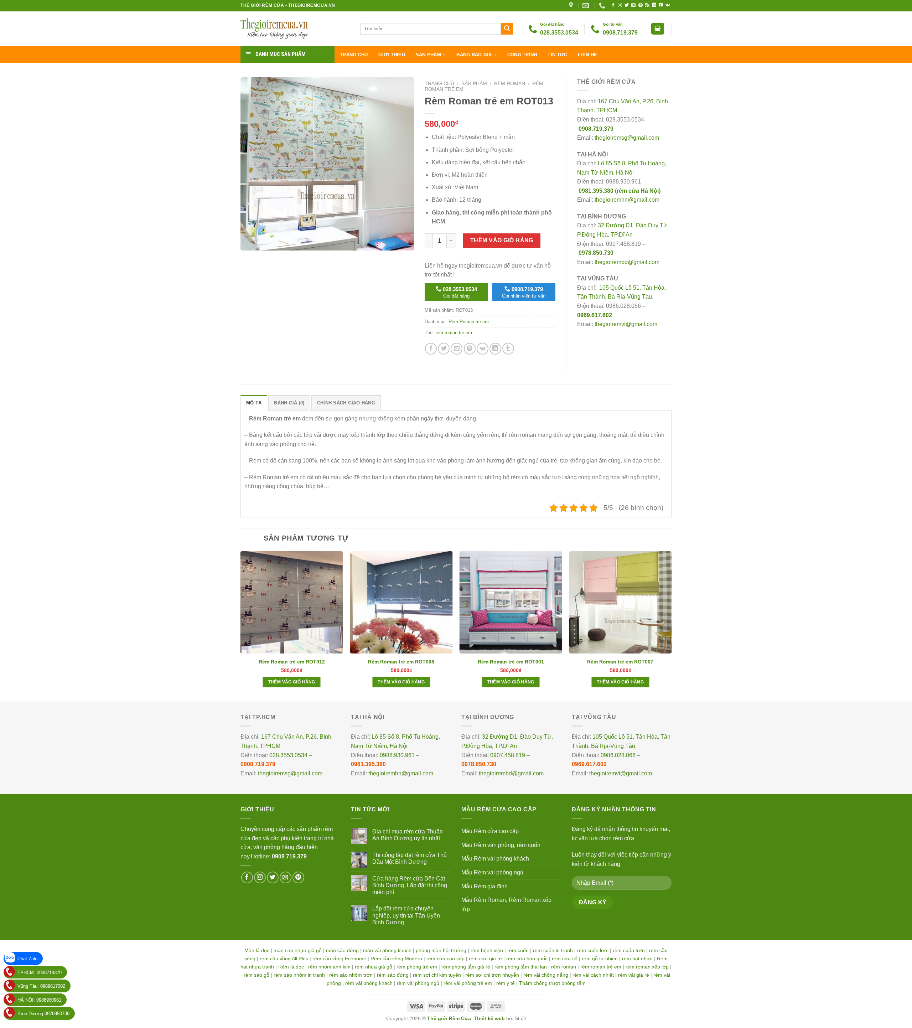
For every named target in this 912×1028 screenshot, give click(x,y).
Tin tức (557, 54)
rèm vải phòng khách (369, 983)
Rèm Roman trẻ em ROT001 (511, 662)
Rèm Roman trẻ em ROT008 (401, 662)
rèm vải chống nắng (545, 975)
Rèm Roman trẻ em (469, 321)
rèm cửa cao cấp (445, 958)
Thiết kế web (489, 1018)
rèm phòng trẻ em (417, 967)
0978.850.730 (596, 253)
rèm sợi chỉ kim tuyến (437, 975)
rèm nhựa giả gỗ (373, 967)
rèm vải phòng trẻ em (468, 983)
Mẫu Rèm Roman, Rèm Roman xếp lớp (506, 904)
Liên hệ (587, 54)
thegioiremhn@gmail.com (627, 200)
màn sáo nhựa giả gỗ (298, 950)
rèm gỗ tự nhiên (600, 958)
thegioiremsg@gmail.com (627, 138)
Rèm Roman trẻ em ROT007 (620, 662)
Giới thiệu (391, 54)
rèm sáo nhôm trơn (351, 975)
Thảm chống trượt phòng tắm (552, 983)
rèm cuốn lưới (592, 950)
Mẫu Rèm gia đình (484, 886)
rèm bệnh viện (487, 950)
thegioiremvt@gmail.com (626, 324)
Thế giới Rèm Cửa (449, 1018)
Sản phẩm (428, 54)
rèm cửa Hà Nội (638, 191)
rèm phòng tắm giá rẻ (465, 967)
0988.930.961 (397, 755)
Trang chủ (354, 54)
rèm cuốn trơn (629, 950)
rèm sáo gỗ (256, 975)
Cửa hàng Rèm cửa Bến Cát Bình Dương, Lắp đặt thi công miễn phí (409, 885)
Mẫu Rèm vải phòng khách (495, 859)
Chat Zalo (27, 958)
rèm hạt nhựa (637, 958)
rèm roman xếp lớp (647, 967)
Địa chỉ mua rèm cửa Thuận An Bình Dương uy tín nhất (407, 834)
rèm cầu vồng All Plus (284, 958)
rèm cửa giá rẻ (485, 958)
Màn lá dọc (256, 950)
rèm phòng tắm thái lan (520, 967)
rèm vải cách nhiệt (593, 975)
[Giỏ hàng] (657, 29)
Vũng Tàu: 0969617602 (41, 986)
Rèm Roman (509, 83)
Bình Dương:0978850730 (43, 1013)
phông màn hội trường (441, 950)
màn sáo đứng (342, 950)
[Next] (671, 626)
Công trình (522, 54)
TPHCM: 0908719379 (39, 972)
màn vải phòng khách (387, 950)
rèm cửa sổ (564, 958)
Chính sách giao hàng (346, 402)
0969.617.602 (594, 315)
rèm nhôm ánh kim (329, 967)
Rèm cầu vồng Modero (396, 958)
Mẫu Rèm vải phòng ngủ (492, 872)
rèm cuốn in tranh (553, 950)
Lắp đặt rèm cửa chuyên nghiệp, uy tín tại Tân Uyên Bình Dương (406, 915)
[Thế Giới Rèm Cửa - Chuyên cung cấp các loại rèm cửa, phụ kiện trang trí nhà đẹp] (294, 29)
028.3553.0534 (288, 755)
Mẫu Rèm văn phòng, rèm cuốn (500, 845)
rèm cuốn (518, 950)
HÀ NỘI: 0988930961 (39, 1000)
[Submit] (507, 29)
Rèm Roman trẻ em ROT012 (292, 662)
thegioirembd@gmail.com (627, 262)
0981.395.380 (596, 191)
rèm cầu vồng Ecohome (339, 958)
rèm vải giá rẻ (633, 975)
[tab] (253, 402)
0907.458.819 (507, 755)
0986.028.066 (618, 755)
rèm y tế (505, 983)
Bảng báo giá (474, 54)
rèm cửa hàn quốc (527, 958)
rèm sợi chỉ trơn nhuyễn (492, 975)
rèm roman (563, 967)
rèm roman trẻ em (453, 332)
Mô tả (253, 402)
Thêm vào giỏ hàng (501, 240)
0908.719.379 (596, 129)
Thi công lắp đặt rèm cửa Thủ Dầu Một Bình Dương (409, 858)
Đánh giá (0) (289, 402)
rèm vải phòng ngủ (418, 983)
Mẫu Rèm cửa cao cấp (490, 831)
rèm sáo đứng (393, 975)
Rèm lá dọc (291, 967)
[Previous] (240, 626)
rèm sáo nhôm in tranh (299, 975)
